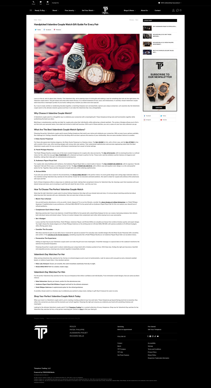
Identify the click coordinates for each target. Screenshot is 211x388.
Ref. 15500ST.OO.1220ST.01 (113, 164)
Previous (132, 19)
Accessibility (151, 343)
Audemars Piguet (79, 333)
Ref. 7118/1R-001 (61, 155)
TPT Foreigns (121, 349)
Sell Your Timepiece (154, 329)
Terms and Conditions (154, 349)
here (81, 309)
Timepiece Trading (75, 307)
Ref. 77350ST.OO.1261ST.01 (83, 166)
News (48, 318)
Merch (119, 346)
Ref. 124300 (99, 142)
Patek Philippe (77, 330)
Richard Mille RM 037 (80, 175)
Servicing (120, 326)
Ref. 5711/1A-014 (109, 153)
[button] (31, 10)
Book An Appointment (124, 329)
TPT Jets (120, 352)
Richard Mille (77, 336)
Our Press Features (123, 355)
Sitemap (150, 346)
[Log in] (173, 10)
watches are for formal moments (58, 235)
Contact (119, 343)
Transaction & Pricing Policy (39, 382)
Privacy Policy (152, 352)
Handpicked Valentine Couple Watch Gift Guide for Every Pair (65, 318)
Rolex (73, 327)
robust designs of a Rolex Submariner (113, 202)
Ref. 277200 (130, 142)
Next (137, 19)
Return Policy (152, 355)
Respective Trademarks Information (158, 358)
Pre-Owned (152, 326)
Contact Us (55, 3)
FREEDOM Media (48, 372)
